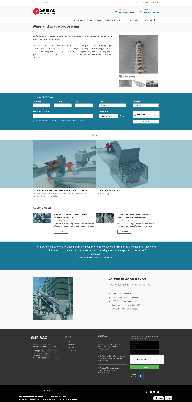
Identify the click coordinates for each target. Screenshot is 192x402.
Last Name (58, 101)
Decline (168, 398)
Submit (146, 121)
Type (101, 101)
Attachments (105, 112)
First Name (38, 101)
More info (75, 399)
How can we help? (41, 112)
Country (137, 101)
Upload (122, 116)
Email (78, 101)
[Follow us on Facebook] (141, 377)
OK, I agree (158, 398)
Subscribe (144, 367)
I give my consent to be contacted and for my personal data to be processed (60, 120)
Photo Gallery (129, 76)
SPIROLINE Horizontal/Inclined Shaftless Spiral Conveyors (61, 190)
